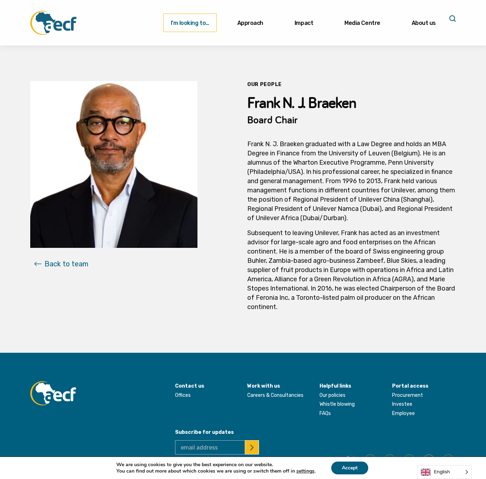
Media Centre (362, 23)
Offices (183, 395)
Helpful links (335, 386)
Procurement (407, 395)
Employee (403, 413)
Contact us (189, 386)
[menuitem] (190, 23)
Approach (250, 23)
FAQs (325, 413)
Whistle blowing (337, 404)
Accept (350, 467)
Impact (304, 23)
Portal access (410, 386)
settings (305, 471)
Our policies (332, 395)
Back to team (66, 264)
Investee (402, 404)
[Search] (452, 21)
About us (424, 23)
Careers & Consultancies (275, 395)
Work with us (263, 386)
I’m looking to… (190, 23)
